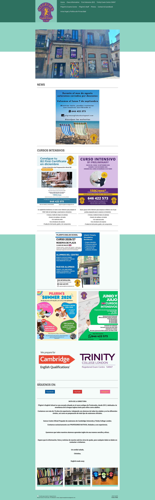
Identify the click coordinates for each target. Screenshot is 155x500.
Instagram (105, 392)
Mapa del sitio (53, 496)
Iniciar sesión (115, 496)
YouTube (77, 392)
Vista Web (114, 497)
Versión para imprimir (44, 496)
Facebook (50, 392)
